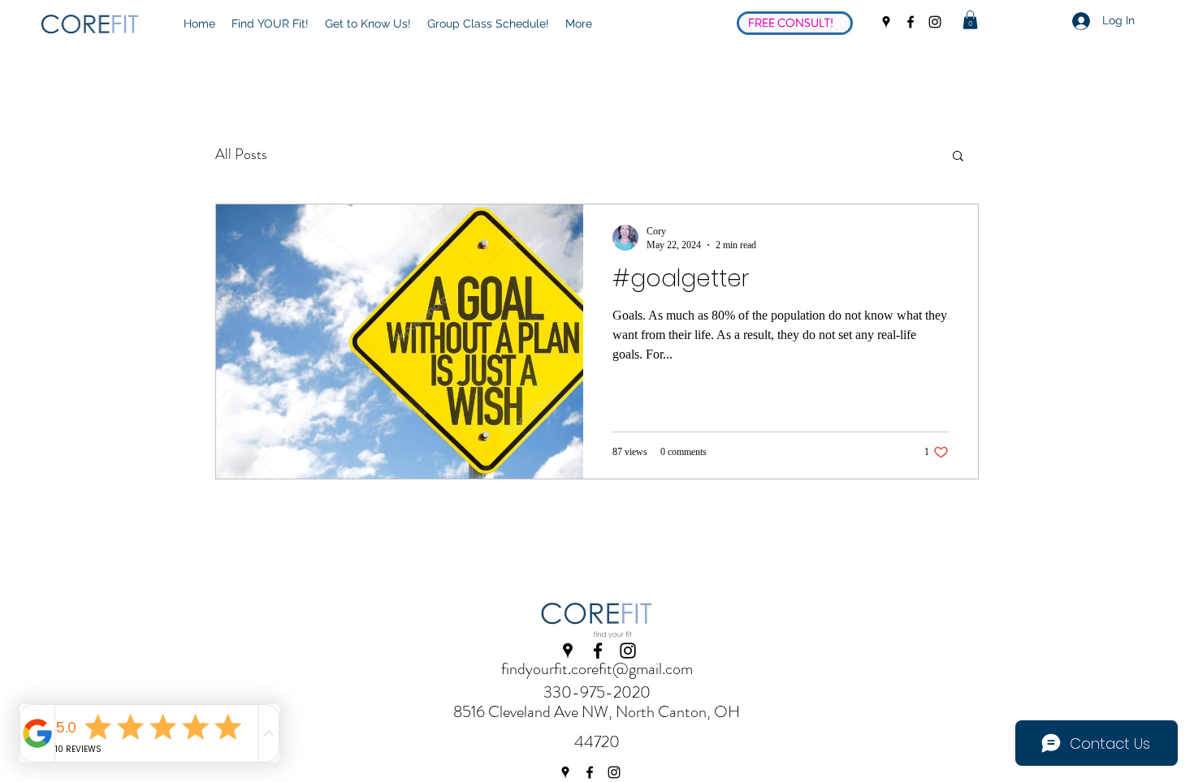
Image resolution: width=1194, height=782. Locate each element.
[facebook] (910, 22)
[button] (970, 20)
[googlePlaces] (886, 22)
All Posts (241, 154)
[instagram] (935, 22)
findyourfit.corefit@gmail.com (597, 669)
